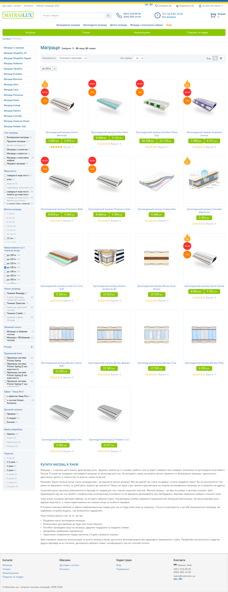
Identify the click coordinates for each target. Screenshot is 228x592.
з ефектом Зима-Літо (17, 396)
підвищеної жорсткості (18, 188)
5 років (10, 474)
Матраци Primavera (13, 95)
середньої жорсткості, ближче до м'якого (18, 199)
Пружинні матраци (16, 141)
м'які (9, 179)
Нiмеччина (12, 442)
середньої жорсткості (18, 175)
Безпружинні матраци (68, 25)
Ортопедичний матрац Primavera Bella (62, 209)
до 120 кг (11, 263)
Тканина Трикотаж (16, 303)
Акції (169, 25)
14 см (10, 242)
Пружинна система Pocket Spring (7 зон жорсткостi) (17, 384)
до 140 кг (11, 271)
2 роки (10, 466)
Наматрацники (11, 573)
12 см (10, 234)
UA (146, 5)
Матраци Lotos (11, 90)
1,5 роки (11, 462)
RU (151, 5)
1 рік (9, 458)
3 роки (10, 470)
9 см (9, 222)
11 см (10, 230)
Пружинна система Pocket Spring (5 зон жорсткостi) (17, 375)
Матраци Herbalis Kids (15, 126)
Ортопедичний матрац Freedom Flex (62, 439)
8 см (9, 218)
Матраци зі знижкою (14, 48)
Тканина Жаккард (16, 293)
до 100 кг (11, 255)
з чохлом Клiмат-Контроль (15, 401)
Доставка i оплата (12, 6)
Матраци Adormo (12, 111)
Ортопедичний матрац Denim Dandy (204, 286)
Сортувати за (48, 58)
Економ (11, 422)
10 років (11, 486)
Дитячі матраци (118, 25)
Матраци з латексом (17, 149)
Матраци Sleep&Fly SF (15, 53)
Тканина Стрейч (15, 313)
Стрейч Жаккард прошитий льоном (16, 298)
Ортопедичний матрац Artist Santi (109, 132)
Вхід (119, 565)
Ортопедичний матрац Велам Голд (157, 363)
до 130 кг (11, 267)
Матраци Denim (11, 100)
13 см (10, 238)
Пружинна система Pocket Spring (16, 359)
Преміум (11, 414)
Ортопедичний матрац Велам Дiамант (109, 363)
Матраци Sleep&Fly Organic (17, 58)
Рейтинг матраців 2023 (47, 6)
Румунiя (11, 446)
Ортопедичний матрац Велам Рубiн (204, 363)
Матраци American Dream (16, 121)
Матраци (7, 565)
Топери (7, 569)
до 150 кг (11, 275)
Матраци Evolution (13, 74)
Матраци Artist (11, 84)
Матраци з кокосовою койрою (146, 25)
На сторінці (126, 58)
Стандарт (12, 418)
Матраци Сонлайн (13, 116)
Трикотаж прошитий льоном (17, 308)
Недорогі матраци (16, 163)
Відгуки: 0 (116, 144)
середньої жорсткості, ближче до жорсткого (18, 193)
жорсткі (11, 184)
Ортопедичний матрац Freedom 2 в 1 (109, 439)
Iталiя (10, 438)
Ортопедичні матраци (95, 25)
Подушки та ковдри (13, 576)
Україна (11, 434)
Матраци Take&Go (13, 69)
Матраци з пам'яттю (17, 153)
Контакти (28, 6)
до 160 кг (11, 279)
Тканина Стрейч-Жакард (15, 318)
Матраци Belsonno (13, 79)
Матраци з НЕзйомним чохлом (18, 338)
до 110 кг (11, 259)
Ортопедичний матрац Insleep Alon (157, 209)
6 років (10, 478)
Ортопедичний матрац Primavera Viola (109, 209)
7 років (10, 482)
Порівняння (123, 569)
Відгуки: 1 (68, 147)
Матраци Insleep (12, 105)
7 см (9, 214)
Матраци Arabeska (13, 63)
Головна (7, 38)
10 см (10, 226)
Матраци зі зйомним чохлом (17, 332)
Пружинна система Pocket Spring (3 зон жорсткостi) (17, 367)
